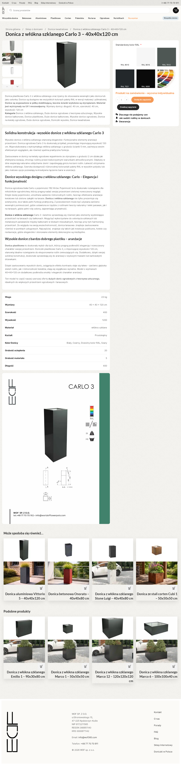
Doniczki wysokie (60, 120)
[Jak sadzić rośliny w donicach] (117, 118)
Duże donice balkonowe (56, 116)
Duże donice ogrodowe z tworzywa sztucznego (68, 113)
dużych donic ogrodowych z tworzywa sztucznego (73, 278)
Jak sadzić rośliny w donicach (134, 118)
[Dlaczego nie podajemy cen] (117, 114)
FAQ (156, 732)
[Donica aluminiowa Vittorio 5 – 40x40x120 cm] (24, 549)
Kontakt (158, 712)
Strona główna (13, 29)
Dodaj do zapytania (142, 100)
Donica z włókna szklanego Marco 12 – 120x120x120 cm (114, 676)
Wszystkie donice (170, 18)
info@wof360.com (87, 737)
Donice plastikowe (34, 116)
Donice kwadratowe (58, 29)
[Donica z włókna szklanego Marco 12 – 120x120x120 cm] (112, 628)
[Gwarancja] (117, 121)
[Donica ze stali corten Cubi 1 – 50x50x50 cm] (156, 549)
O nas (157, 718)
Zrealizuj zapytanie (128, 107)
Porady (157, 725)
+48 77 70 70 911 (89, 743)
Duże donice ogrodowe (38, 120)
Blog (156, 738)
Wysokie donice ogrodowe (83, 116)
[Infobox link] (170, 3)
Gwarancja (124, 121)
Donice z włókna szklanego (29, 113)
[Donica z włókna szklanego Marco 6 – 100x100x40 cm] (156, 628)
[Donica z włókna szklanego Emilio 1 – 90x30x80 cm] (24, 628)
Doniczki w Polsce (163, 751)
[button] (7, 86)
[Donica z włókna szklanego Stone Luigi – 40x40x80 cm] (112, 549)
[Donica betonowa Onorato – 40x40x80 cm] (68, 549)
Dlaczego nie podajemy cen (133, 114)
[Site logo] (3, 10)
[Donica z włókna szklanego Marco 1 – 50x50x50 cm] (68, 628)
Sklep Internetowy (163, 745)
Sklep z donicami (34, 29)
